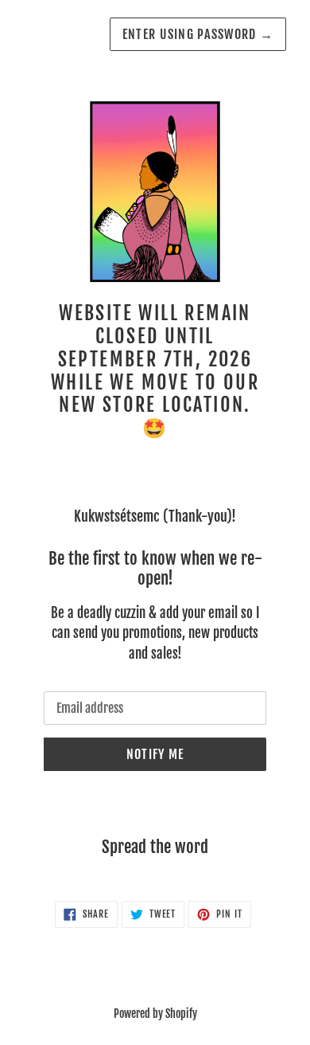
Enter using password (197, 34)
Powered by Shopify (155, 1013)
